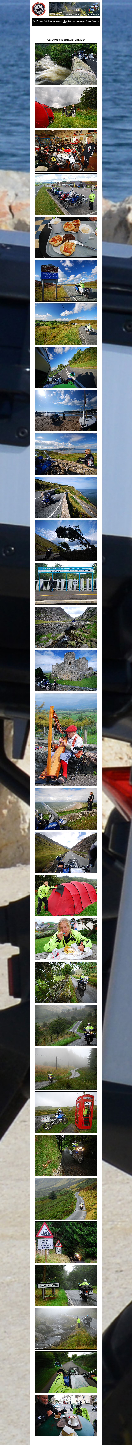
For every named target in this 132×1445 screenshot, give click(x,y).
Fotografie (95, 21)
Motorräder (57, 21)
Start (34, 21)
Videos (65, 23)
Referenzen (72, 21)
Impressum (81, 21)
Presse (88, 21)
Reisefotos (48, 21)
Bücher (64, 21)
